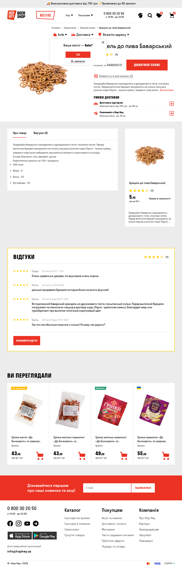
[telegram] (36, 523)
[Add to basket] (40, 456)
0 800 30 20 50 (114, 13)
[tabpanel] (42, 77)
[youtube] (27, 523)
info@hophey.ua (19, 551)
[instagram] (19, 523)
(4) (116, 54)
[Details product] (150, 155)
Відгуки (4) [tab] (41, 133)
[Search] (150, 15)
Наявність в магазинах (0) (116, 76)
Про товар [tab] (19, 133)
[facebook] (10, 523)
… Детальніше (165, 90)
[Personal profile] (140, 15)
